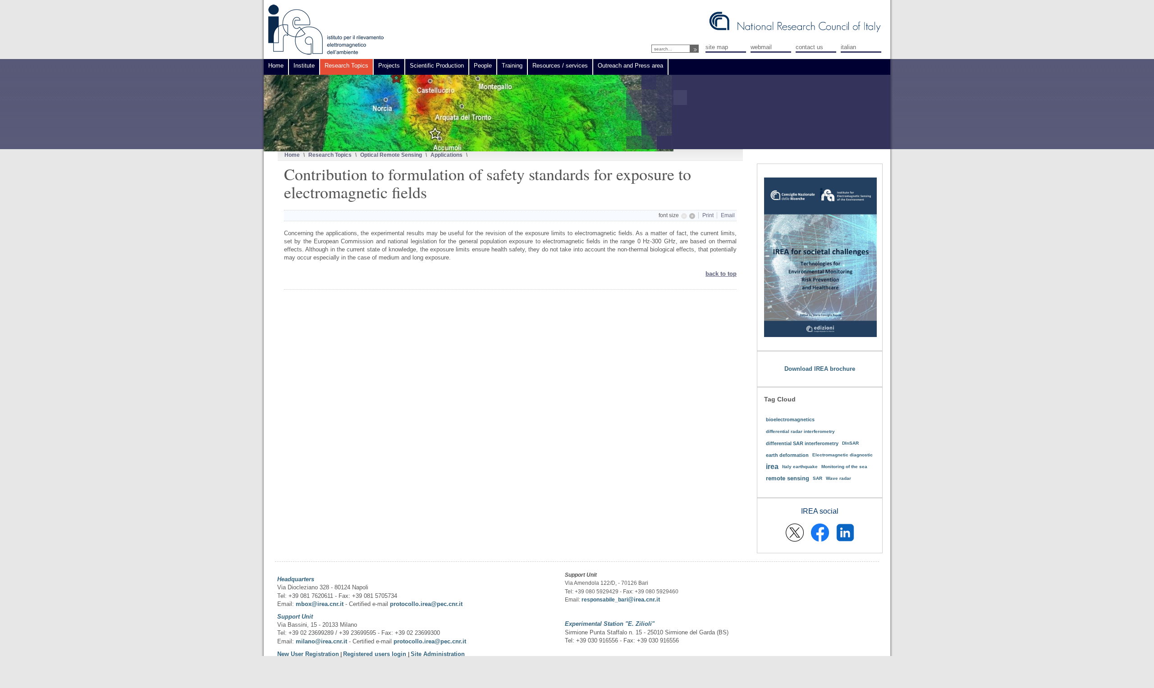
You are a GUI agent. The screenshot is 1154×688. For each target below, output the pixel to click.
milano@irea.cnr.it (321, 641)
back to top (721, 273)
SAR (817, 478)
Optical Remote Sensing (391, 155)
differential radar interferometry (800, 431)
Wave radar (838, 478)
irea (772, 466)
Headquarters (295, 579)
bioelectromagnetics (790, 419)
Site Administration (438, 654)
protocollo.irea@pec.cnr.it (426, 604)
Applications (446, 155)
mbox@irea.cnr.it (319, 604)
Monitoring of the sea (844, 466)
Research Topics (330, 155)
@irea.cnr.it (644, 599)
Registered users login (375, 654)
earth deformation (787, 455)
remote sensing (787, 478)
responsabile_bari (605, 600)
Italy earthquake (800, 466)
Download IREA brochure (819, 368)
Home (292, 155)
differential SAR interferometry (802, 443)
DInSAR (850, 443)
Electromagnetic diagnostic (842, 454)
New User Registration (308, 654)
